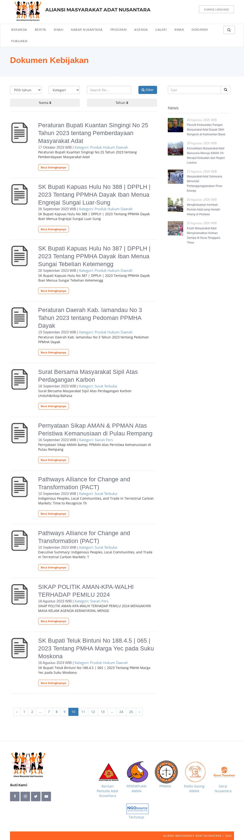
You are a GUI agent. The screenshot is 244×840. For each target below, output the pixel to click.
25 (131, 711)
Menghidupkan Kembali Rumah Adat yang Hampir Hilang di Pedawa (203, 209)
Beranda (19, 29)
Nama (44, 102)
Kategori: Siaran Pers (96, 439)
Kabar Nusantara (87, 29)
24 (121, 711)
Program (118, 29)
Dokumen (200, 29)
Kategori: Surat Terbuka (98, 386)
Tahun (121, 102)
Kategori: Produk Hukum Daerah (101, 147)
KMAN (179, 29)
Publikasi (19, 41)
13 (103, 711)
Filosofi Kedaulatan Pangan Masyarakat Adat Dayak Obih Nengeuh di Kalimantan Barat (206, 129)
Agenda (141, 29)
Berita (40, 29)
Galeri (161, 29)
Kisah (59, 29)
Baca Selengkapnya (53, 167)
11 (83, 711)
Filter (149, 90)
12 (93, 711)
